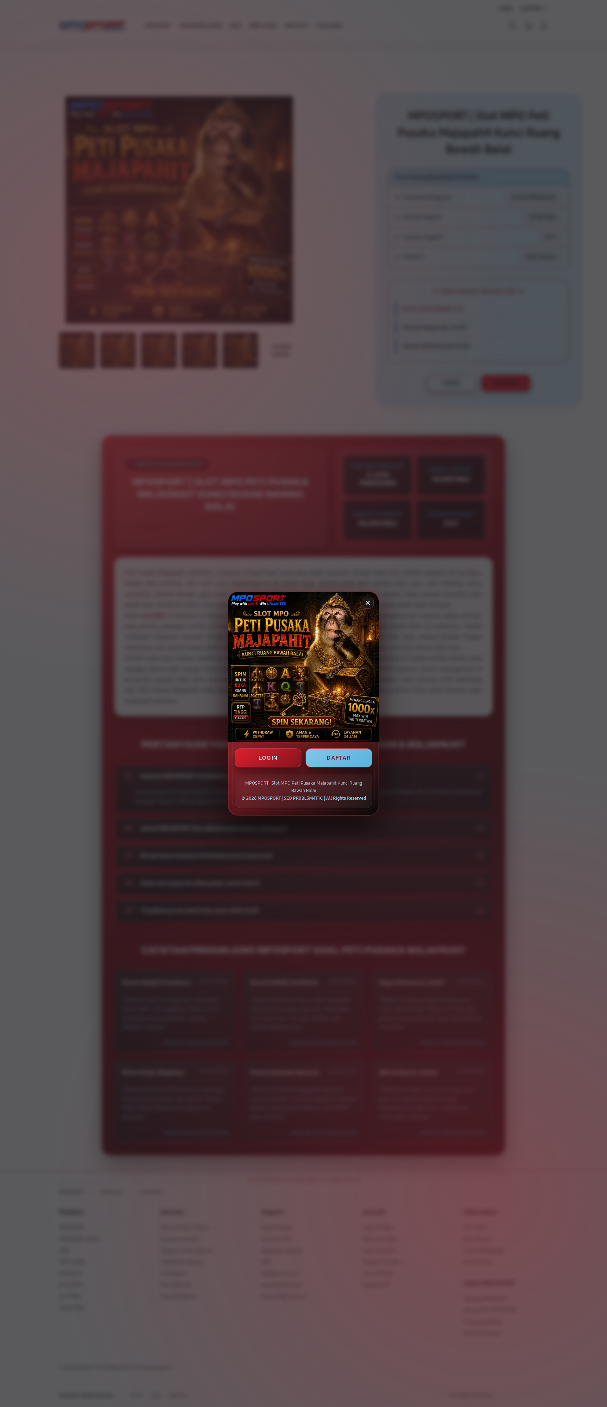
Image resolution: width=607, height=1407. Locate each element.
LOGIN (268, 758)
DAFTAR (339, 758)
